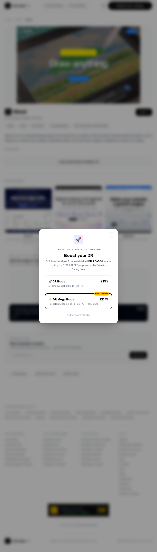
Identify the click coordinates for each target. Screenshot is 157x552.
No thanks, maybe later (78, 315)
